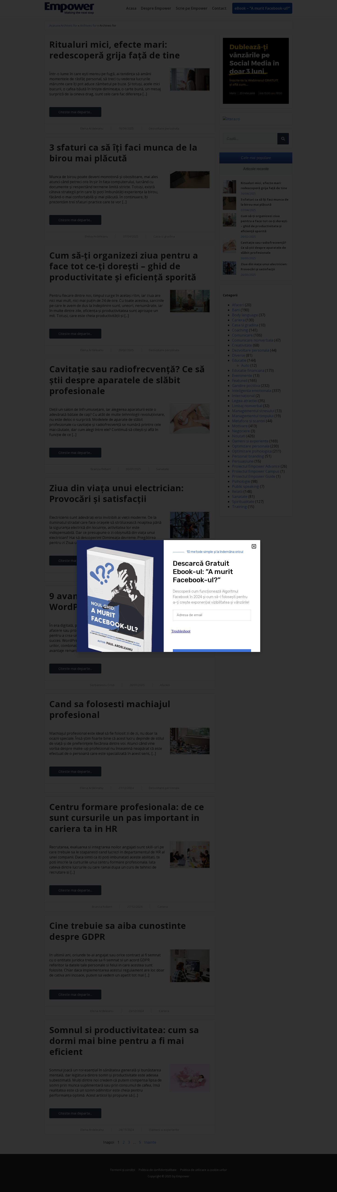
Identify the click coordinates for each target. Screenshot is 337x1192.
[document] (168, 596)
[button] (254, 546)
